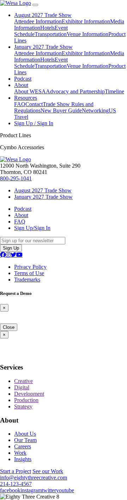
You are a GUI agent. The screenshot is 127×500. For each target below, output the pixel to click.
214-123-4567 (16, 484)
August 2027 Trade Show (43, 15)
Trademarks (27, 280)
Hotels (47, 28)
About (21, 85)
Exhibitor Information (86, 21)
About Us (25, 434)
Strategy (23, 406)
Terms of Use (29, 273)
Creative (23, 381)
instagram (31, 490)
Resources (25, 98)
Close (8, 327)
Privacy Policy (30, 267)
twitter (49, 490)
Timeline (114, 91)
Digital (21, 387)
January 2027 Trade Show (43, 47)
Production (26, 400)
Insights (22, 459)
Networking (95, 110)
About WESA (30, 91)
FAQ (19, 104)
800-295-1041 (16, 178)
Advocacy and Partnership (75, 91)
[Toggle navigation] (35, 5)
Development (29, 394)
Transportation (51, 34)
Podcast (22, 79)
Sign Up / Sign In (33, 123)
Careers (22, 446)
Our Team (25, 440)
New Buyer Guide (61, 110)
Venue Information (87, 34)
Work (20, 453)
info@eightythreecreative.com (33, 478)
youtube (65, 490)
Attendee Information (38, 21)
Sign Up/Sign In (32, 228)
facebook (10, 490)
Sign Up (11, 248)
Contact (34, 104)
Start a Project (15, 471)
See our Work (47, 471)
